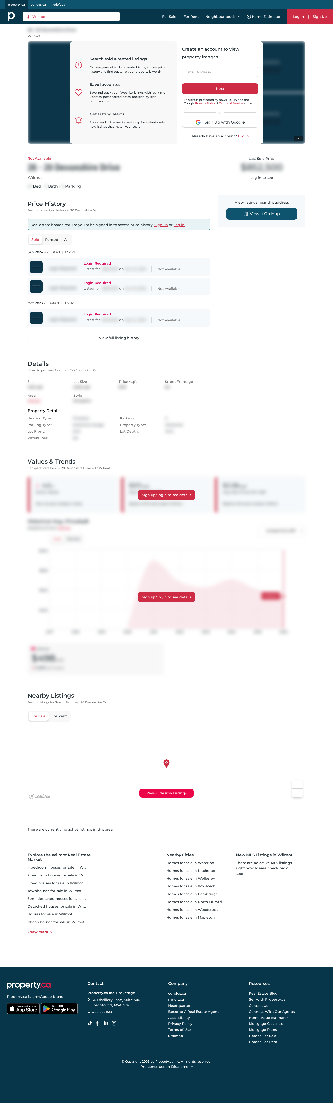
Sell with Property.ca (267, 1000)
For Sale (169, 16)
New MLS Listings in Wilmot (264, 855)
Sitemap (175, 1036)
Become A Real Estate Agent (193, 1011)
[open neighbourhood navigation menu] (239, 16)
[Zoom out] (297, 793)
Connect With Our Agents (272, 1011)
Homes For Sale (262, 1036)
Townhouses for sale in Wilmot (55, 891)
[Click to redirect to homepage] (11, 16)
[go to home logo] (29, 985)
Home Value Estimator (268, 1018)
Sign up (161, 225)
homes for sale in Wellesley (190, 878)
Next (220, 88)
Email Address (195, 70)
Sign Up (320, 17)
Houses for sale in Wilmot (50, 914)
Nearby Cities (180, 855)
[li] (107, 1023)
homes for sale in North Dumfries (196, 902)
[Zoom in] (297, 784)
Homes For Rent (263, 1042)
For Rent (191, 16)
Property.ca (17, 996)
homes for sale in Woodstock (192, 909)
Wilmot (34, 36)
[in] (115, 1023)
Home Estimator (266, 16)
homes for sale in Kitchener (190, 870)
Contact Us (258, 1005)
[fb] (99, 1023)
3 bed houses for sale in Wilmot (55, 883)
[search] (71, 16)
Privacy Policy (205, 103)
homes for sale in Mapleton (190, 917)
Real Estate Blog (263, 993)
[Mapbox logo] (39, 796)
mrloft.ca (58, 4)
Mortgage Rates (263, 1029)
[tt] (91, 1023)
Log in (243, 136)
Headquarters (180, 1005)
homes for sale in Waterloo (190, 863)
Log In (298, 17)
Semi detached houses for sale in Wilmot (64, 898)
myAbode (43, 996)
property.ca (16, 4)
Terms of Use (179, 1029)
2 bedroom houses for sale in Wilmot (60, 875)
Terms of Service (231, 103)
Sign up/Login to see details (166, 495)
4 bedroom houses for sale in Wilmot (60, 867)
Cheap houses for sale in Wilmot (56, 922)
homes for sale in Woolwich (190, 886)
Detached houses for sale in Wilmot (59, 906)
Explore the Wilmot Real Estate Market (59, 857)
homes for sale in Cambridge (192, 894)
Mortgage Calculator (267, 1024)
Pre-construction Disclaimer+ (166, 1067)
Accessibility (179, 1018)
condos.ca (38, 4)
